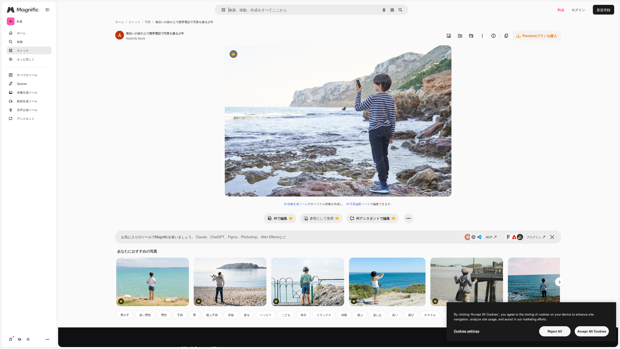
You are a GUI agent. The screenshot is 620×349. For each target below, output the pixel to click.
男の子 (124, 315)
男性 (164, 315)
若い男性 (145, 315)
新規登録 (603, 9)
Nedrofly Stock (135, 38)
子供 (180, 315)
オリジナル (258, 54)
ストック (134, 22)
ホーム (119, 22)
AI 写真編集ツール (358, 204)
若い (395, 315)
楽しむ (377, 315)
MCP (489, 237)
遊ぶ (360, 315)
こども (286, 315)
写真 (148, 22)
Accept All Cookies (591, 331)
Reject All (555, 331)
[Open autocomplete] (221, 10)
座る (247, 315)
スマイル (430, 315)
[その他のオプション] (482, 35)
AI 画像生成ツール (296, 204)
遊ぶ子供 (212, 315)
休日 (303, 315)
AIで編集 (277, 219)
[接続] (11, 339)
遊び (411, 315)
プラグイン (534, 237)
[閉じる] (552, 237)
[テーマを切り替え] (28, 339)
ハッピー (265, 315)
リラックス (324, 315)
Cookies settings (466, 331)
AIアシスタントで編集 (370, 219)
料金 (561, 9)
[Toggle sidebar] (47, 10)
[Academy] (19, 339)
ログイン (578, 9)
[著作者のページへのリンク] (119, 35)
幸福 (231, 315)
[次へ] (559, 282)
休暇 (344, 315)
